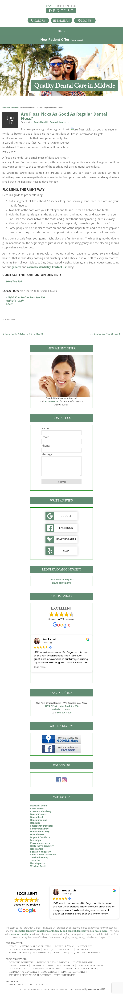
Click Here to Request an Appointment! (62, 581)
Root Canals (49, 971)
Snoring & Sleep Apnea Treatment (29, 975)
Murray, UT (66, 949)
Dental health (40, 122)
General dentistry (59, 122)
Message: (47, 454)
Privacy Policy (85, 949)
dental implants (45, 930)
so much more (99, 930)
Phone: (45, 445)
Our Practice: (14, 943)
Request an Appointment (86, 952)
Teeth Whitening (64, 975)
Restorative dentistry (42, 845)
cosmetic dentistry (39, 267)
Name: (45, 428)
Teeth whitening (39, 857)
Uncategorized (38, 863)
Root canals (36, 848)
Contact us (59, 267)
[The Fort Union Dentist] (61, 9)
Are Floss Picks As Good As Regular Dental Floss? (64, 116)
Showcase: (12, 981)
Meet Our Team (64, 946)
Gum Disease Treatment (47, 968)
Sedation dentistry (40, 851)
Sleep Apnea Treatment (43, 854)
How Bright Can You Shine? (104, 333)
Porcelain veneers (40, 843)
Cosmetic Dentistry (21, 962)
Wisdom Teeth (38, 866)
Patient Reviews (39, 984)
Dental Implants (83, 962)
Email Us (63, 20)
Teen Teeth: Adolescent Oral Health (24, 333)
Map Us (86, 20)
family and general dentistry (70, 930)
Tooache (35, 860)
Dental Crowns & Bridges (53, 962)
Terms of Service (19, 952)
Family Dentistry (39, 828)
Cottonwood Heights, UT (24, 949)
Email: (45, 437)
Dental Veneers (18, 965)
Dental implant (38, 819)
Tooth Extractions (90, 965)
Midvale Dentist (10, 107)
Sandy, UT (49, 949)
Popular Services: (16, 959)
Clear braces (37, 808)
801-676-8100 (14, 281)
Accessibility (41, 952)
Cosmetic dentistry (40, 811)
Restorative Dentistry (23, 971)
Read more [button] (79, 667)
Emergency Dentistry (41, 825)
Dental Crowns (38, 814)
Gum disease (37, 834)
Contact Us (60, 952)
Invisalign (35, 840)
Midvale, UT (84, 946)
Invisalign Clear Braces (81, 968)
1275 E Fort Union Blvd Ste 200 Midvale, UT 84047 (61, 708)
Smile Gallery (17, 984)
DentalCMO (94, 989)
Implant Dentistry (40, 837)
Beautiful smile (38, 805)
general (16, 267)
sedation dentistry (21, 934)
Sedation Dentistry (73, 971)
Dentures (35, 822)
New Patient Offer (61, 39)
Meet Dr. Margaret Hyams (35, 946)
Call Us (39, 20)
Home (12, 946)
